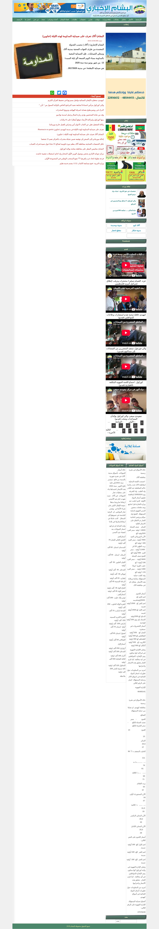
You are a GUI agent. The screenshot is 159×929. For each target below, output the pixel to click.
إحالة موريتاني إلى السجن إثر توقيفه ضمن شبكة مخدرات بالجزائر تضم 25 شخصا (72, 139)
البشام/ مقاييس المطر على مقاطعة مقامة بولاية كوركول (82, 149)
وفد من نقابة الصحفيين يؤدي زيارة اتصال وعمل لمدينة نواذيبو (80, 115)
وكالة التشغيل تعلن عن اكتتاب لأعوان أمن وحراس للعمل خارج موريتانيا (76, 125)
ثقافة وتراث (107, 19)
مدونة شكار (136, 230)
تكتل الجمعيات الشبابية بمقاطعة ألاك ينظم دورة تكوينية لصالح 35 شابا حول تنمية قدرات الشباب (66, 144)
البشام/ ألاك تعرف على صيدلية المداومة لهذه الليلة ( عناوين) (80, 134)
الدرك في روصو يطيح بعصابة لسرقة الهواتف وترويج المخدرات (80, 110)
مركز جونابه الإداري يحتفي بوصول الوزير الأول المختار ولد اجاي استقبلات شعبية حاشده (70, 154)
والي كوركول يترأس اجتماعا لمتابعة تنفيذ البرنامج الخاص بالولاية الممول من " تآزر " (71, 105)
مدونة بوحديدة (116, 225)
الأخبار (131, 19)
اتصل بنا (28, 19)
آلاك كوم (136, 225)
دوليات (97, 19)
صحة (43, 19)
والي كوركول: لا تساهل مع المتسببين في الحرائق (123, 202)
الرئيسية (138, 19)
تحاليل (124, 19)
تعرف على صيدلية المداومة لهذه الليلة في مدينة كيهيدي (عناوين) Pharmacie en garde (71, 129)
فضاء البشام (64, 19)
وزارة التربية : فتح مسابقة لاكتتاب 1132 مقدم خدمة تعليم (82, 163)
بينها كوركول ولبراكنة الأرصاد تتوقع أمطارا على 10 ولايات (82, 120)
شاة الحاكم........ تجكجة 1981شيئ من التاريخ (124, 212)
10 (114, 425)
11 (121, 425)
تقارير (90, 19)
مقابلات (116, 19)
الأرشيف (19, 19)
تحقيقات (83, 19)
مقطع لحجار (116, 230)
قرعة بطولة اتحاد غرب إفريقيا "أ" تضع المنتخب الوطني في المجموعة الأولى (74, 159)
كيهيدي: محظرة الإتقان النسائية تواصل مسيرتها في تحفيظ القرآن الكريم (76, 100)
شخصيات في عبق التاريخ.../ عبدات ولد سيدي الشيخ (124, 192)
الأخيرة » (111, 432)
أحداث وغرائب (53, 19)
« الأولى (132, 422)
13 (135, 425)
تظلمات (74, 19)
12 (128, 425)
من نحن (36, 19)
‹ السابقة (119, 422)
